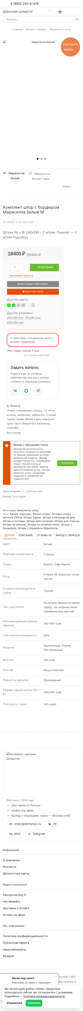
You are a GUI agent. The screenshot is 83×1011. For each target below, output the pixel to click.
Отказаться (14, 1003)
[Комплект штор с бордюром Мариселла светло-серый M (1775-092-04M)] (18, 305)
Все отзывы (14, 432)
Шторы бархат (32, 517)
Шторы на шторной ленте (43, 524)
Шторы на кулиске (14, 524)
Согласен (34, 1003)
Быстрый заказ (34, 291)
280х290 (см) (15, 317)
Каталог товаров (36, 29)
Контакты (9, 867)
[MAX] (26, 390)
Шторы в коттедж (14, 521)
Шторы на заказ (14, 915)
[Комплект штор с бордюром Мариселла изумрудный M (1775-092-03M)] (14, 305)
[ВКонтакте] (15, 390)
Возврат (8, 956)
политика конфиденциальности (44, 996)
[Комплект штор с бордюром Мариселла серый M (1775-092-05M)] (23, 305)
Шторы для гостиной (40, 521)
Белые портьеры (20, 513)
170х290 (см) (33, 317)
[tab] (10, 535)
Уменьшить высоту (21, 275)
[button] (38, 159)
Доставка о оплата (16, 908)
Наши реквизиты (14, 949)
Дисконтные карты (16, 873)
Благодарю (19, 496)
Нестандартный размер (34, 284)
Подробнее (20, 237)
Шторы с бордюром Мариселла (38, 528)
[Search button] (77, 19)
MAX (17, 834)
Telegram (38, 834)
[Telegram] (37, 390)
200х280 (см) (15, 322)
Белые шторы (41, 513)
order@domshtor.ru (27, 824)
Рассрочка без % (14, 895)
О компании (11, 860)
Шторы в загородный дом (59, 517)
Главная (17, 29)
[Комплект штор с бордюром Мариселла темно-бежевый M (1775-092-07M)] (33, 305)
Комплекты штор (60, 29)
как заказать (11, 901)
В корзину (46, 267)
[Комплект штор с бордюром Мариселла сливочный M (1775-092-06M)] (28, 305)
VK (55, 824)
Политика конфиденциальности (25, 936)
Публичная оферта (16, 943)
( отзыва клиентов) (36, 355)
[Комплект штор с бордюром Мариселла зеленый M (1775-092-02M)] (9, 305)
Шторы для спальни (66, 521)
